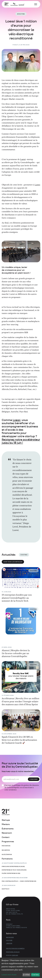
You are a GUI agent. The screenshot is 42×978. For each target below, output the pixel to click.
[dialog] (21, 968)
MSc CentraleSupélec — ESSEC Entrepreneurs (19, 881)
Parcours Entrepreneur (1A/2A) (13, 866)
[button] (35, 4)
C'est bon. (35, 975)
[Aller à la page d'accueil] (18, 812)
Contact (5, 837)
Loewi (23, 159)
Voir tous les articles (12, 562)
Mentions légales (12, 952)
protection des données (15, 948)
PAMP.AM (15, 955)
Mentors (6, 824)
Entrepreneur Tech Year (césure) (14, 870)
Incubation (6, 850)
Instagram (10, 937)
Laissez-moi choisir (9, 975)
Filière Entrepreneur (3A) (11, 873)
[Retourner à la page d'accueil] (13, 4)
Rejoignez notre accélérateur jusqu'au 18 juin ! (21, 441)
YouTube (9, 940)
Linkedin (9, 943)
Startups (6, 820)
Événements (7, 828)
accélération (7, 854)
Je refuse (26, 975)
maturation (6, 846)
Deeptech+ (6, 889)
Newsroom (7, 833)
